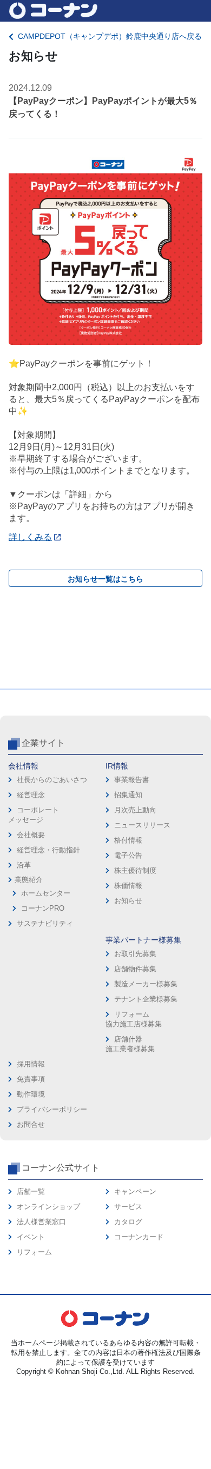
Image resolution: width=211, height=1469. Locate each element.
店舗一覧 (31, 1191)
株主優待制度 (135, 870)
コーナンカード (138, 1237)
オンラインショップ (48, 1207)
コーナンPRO (42, 908)
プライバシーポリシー (52, 1109)
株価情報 (128, 886)
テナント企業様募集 (145, 999)
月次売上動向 (135, 810)
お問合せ (31, 1124)
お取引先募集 (135, 954)
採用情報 (31, 1064)
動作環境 (31, 1094)
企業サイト (43, 742)
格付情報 (128, 840)
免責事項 (31, 1079)
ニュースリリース (142, 825)
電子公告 (128, 855)
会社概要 (31, 835)
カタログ (128, 1222)
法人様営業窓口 (41, 1222)
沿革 (24, 865)
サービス (128, 1207)
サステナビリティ (45, 923)
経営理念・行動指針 (48, 850)
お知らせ (128, 901)
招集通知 (128, 795)
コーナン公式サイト (61, 1167)
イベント (31, 1237)
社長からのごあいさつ (52, 780)
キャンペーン (135, 1191)
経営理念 (31, 795)
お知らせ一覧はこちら (105, 579)
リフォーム (34, 1252)
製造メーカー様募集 (145, 984)
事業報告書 (131, 780)
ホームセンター (45, 893)
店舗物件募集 (135, 969)
